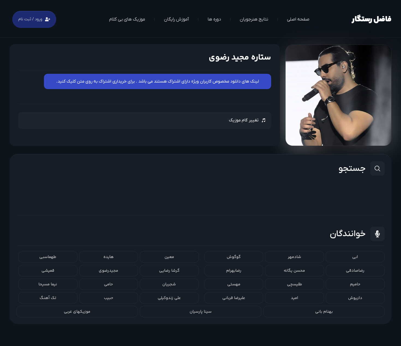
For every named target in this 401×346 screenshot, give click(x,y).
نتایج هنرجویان (254, 19)
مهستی (233, 284)
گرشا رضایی (169, 271)
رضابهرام (233, 271)
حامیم (355, 284)
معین (169, 257)
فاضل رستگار (371, 19)
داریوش (355, 298)
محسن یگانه (294, 271)
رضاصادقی (355, 271)
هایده (108, 257)
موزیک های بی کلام (127, 19)
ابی (355, 257)
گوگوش (234, 257)
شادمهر (294, 257)
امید (294, 298)
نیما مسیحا (47, 284)
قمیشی (47, 271)
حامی (108, 284)
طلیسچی (294, 284)
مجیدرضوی (108, 271)
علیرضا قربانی (233, 298)
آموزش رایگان (176, 19)
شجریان (169, 284)
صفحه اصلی (298, 19)
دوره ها (214, 19)
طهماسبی (47, 257)
